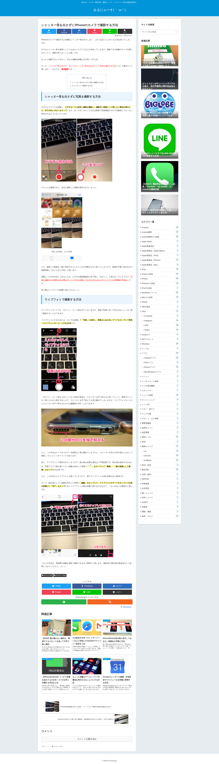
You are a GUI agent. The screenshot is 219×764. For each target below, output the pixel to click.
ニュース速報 (160, 395)
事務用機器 (160, 423)
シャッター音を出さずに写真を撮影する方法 (88, 82)
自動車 (160, 507)
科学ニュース (160, 497)
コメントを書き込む (87, 739)
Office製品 (160, 307)
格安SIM (160, 470)
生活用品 (160, 488)
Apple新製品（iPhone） (160, 260)
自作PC (160, 502)
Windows (160, 344)
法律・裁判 (160, 474)
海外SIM (160, 479)
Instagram (161, 320)
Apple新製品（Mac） (160, 265)
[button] (125, 31)
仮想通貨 (160, 432)
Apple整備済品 (160, 246)
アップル (160, 348)
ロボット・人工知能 (160, 418)
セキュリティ (160, 390)
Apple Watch (160, 241)
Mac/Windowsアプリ (161, 372)
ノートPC (160, 404)
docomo (161, 455)
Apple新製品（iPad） (160, 255)
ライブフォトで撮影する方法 (82, 86)
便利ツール (160, 437)
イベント (160, 376)
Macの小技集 (160, 297)
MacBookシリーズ (160, 292)
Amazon (160, 227)
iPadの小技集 (48, 575)
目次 (84, 78)
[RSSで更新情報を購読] (110, 601)
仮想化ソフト (160, 428)
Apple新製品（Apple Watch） (160, 251)
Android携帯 (160, 232)
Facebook (161, 316)
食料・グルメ (160, 516)
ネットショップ (160, 400)
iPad (160, 269)
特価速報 (160, 483)
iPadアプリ (161, 362)
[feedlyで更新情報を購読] (63, 601)
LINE (161, 325)
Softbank (161, 460)
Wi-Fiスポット (160, 339)
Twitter (161, 330)
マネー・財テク (160, 409)
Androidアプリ (161, 358)
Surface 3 (160, 334)
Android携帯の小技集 (160, 237)
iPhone (160, 279)
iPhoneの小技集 (61, 575)
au (161, 451)
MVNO (160, 302)
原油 (160, 442)
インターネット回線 (160, 381)
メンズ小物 (160, 414)
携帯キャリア (160, 446)
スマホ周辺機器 (160, 386)
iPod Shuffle (160, 288)
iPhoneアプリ (161, 367)
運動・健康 (160, 511)
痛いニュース (160, 493)
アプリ (160, 353)
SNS (160, 311)
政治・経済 (160, 465)
